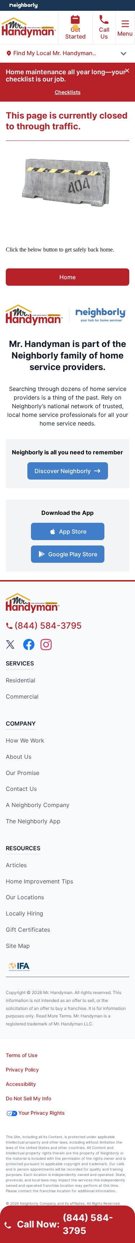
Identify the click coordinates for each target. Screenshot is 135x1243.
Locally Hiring (24, 913)
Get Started (75, 33)
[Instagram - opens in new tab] (46, 644)
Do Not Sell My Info (28, 1098)
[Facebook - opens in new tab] (29, 644)
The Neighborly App (33, 821)
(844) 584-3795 (48, 625)
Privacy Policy (22, 1069)
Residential (20, 680)
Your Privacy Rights (41, 1113)
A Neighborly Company (37, 804)
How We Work (25, 740)
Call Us (104, 33)
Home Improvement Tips (39, 881)
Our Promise (22, 772)
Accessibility (21, 1084)
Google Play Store (72, 554)
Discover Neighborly (63, 471)
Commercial (22, 696)
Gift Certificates (28, 929)
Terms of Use (21, 1055)
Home (67, 277)
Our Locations (25, 897)
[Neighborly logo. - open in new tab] (24, 5)
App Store (72, 531)
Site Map (18, 945)
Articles (16, 865)
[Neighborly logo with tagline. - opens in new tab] (102, 315)
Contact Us (21, 788)
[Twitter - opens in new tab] (11, 644)
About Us (18, 756)
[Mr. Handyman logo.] (34, 315)
